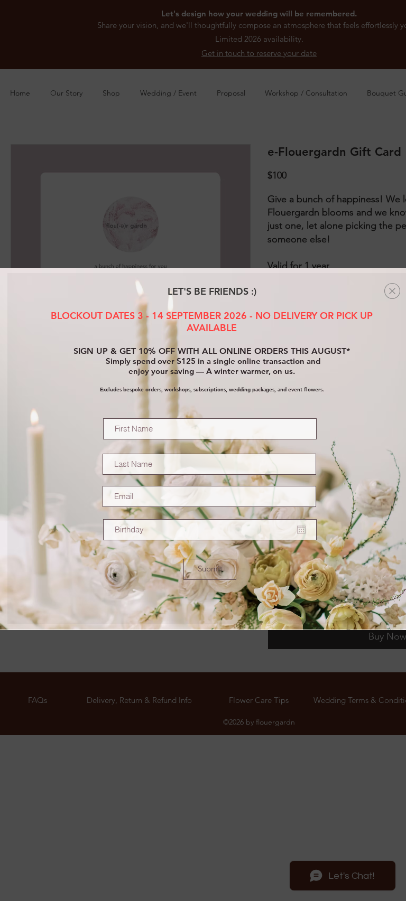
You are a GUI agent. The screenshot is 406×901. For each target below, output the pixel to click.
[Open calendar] (301, 529)
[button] (392, 291)
